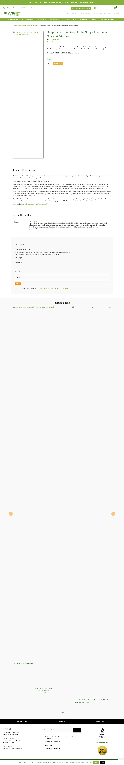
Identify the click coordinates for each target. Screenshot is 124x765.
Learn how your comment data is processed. (54, 288)
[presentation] (11, 514)
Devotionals (84, 20)
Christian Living (70, 20)
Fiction (94, 20)
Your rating (18, 257)
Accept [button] (96, 762)
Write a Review (51, 42)
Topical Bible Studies (33, 25)
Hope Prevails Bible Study (102, 700)
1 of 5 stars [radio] (16, 259)
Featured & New (13, 20)
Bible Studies (42, 20)
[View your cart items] (115, 8)
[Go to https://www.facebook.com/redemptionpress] (95, 8)
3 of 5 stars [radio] (20, 259)
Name (17, 272)
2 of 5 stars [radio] (18, 259)
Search (77, 730)
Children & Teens (55, 20)
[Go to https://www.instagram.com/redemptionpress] (98, 8)
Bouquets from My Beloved (23, 663)
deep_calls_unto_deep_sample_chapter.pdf (34, 204)
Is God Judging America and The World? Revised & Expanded (43, 690)
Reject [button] (102, 762)
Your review (19, 263)
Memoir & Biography (107, 20)
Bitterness (62, 712)
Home (15, 25)
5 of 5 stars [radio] (25, 259)
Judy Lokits (55, 39)
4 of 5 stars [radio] (23, 259)
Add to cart (58, 64)
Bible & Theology (27, 20)
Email (17, 277)
